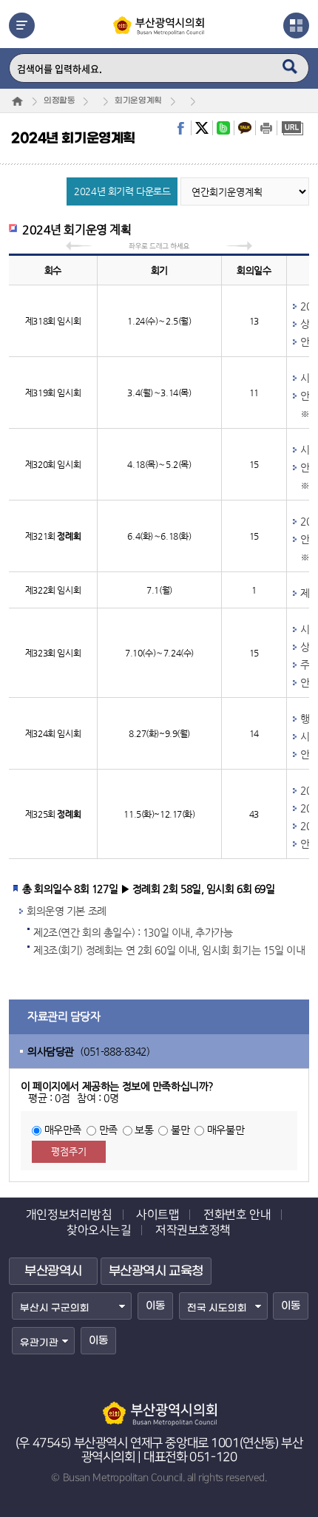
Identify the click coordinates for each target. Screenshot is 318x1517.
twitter (202, 128)
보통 (144, 1130)
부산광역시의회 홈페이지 (159, 1407)
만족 (108, 1130)
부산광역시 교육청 (156, 1271)
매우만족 (62, 1130)
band (223, 128)
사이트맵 (157, 1214)
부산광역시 (53, 1271)
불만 (180, 1130)
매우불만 (225, 1130)
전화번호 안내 (237, 1214)
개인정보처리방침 (69, 1214)
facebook (180, 128)
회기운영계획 (138, 101)
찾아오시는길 (99, 1230)
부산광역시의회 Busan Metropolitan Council (159, 38)
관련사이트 (296, 25)
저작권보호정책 (193, 1230)
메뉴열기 (22, 25)
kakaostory (244, 128)
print (266, 128)
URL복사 (292, 128)
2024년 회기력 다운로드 (122, 191)
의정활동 (59, 101)
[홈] (17, 101)
